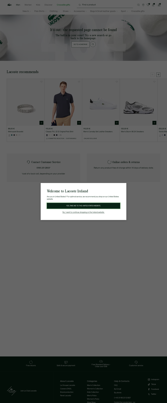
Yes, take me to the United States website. (83, 206)
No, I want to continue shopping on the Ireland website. (83, 212)
